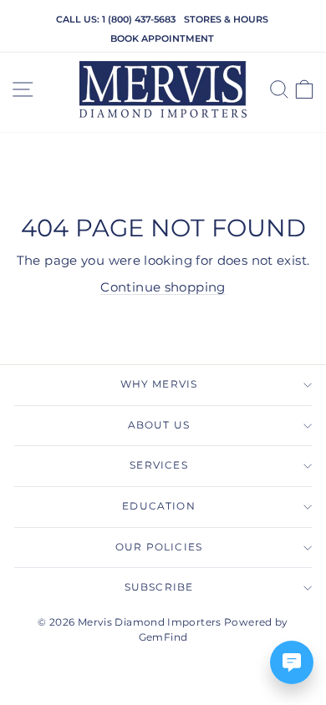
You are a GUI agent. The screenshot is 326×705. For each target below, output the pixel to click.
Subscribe (159, 587)
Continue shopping (162, 287)
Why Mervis (159, 384)
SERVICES (158, 465)
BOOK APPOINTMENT (162, 38)
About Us (159, 425)
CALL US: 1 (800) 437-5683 (116, 19)
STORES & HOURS (226, 19)
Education (159, 506)
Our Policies (158, 547)
